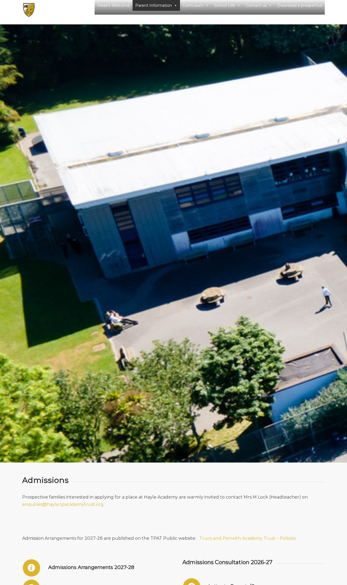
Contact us (256, 5)
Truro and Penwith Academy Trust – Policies (247, 538)
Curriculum (193, 5)
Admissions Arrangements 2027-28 (91, 567)
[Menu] (256, 13)
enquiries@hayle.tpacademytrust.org (63, 504)
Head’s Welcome (113, 5)
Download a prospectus (299, 5)
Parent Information (153, 5)
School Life (224, 5)
